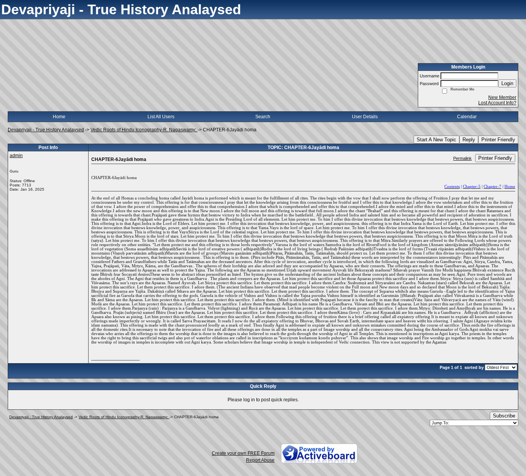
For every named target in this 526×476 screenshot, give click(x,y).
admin (16, 155)
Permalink (462, 158)
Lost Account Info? (497, 103)
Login (507, 83)
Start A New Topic (436, 139)
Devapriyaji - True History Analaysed (46, 129)
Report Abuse (260, 460)
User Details (365, 116)
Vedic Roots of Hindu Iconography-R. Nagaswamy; (144, 129)
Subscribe (504, 416)
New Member (502, 97)
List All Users (160, 116)
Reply (468, 139)
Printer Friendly (498, 139)
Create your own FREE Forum (243, 453)
